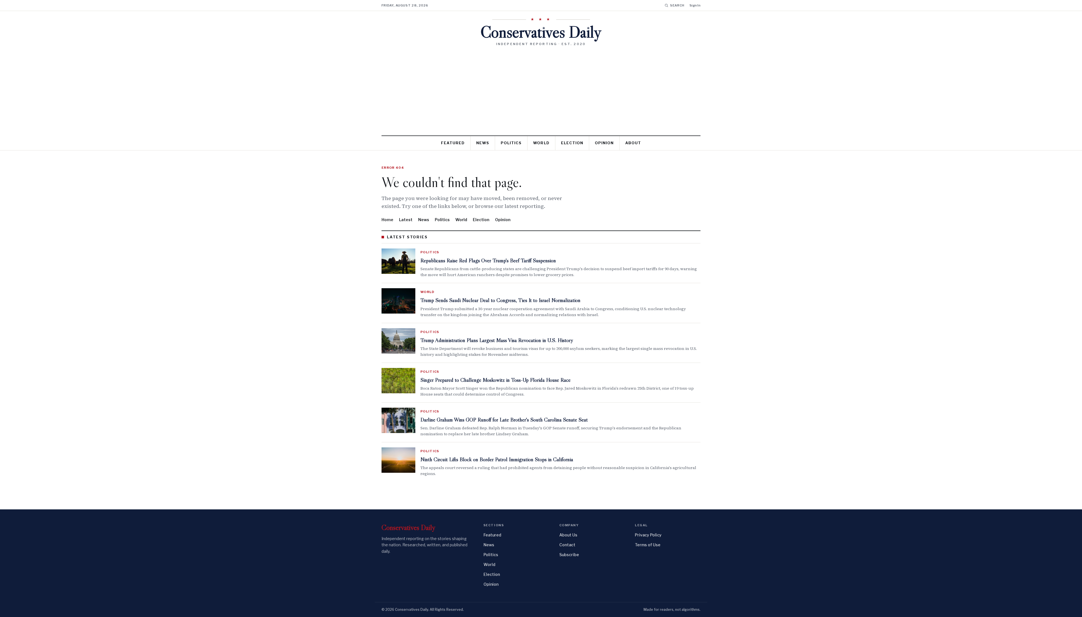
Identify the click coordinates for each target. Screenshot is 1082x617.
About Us (568, 534)
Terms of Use (647, 544)
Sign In (694, 5)
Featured (453, 143)
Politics (511, 143)
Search (677, 5)
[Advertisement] (541, 88)
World (541, 143)
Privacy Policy (648, 534)
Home (387, 219)
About (633, 143)
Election (572, 143)
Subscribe (569, 554)
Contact (567, 544)
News (482, 143)
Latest (406, 219)
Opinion (604, 143)
